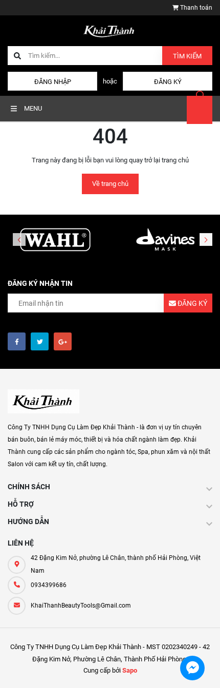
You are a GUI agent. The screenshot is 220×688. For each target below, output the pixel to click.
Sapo (129, 670)
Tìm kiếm (187, 56)
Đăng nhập (52, 82)
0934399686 (49, 585)
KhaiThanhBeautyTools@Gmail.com (81, 605)
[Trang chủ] (110, 30)
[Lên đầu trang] (202, 668)
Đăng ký (168, 82)
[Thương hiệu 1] (55, 240)
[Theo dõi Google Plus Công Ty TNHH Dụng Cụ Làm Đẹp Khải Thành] (63, 341)
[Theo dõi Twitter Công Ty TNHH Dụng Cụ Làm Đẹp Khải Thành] (40, 341)
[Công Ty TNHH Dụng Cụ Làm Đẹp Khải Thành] (43, 401)
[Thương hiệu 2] (165, 240)
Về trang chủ (110, 183)
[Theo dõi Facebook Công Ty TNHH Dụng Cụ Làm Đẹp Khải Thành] (17, 341)
